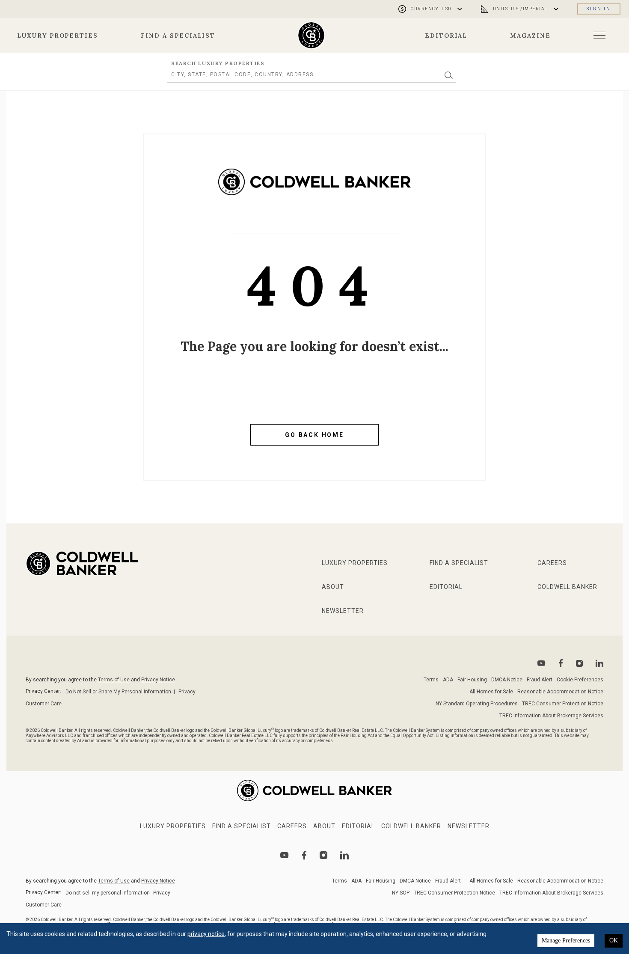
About (333, 586)
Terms (431, 680)
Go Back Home (314, 434)
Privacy (187, 692)
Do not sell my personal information (107, 893)
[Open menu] (599, 35)
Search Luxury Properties (217, 63)
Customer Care (44, 704)
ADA (448, 680)
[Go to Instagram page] (579, 663)
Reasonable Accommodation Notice (560, 692)
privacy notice (206, 933)
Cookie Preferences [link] (580, 680)
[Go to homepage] (311, 35)
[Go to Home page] (314, 188)
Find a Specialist (178, 35)
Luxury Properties (57, 35)
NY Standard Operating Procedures (477, 704)
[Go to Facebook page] (560, 663)
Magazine (530, 35)
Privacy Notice (158, 680)
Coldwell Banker (567, 586)
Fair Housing (472, 680)
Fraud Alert (539, 680)
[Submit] (449, 75)
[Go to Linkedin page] (599, 663)
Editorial (446, 35)
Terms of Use (114, 680)
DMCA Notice (506, 680)
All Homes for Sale (491, 692)
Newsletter (343, 610)
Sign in (599, 8)
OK (613, 940)
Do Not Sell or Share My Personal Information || (120, 692)
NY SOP (400, 893)
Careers (552, 562)
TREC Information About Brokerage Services (551, 716)
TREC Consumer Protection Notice (562, 704)
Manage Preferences (566, 940)
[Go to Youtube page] (541, 663)
